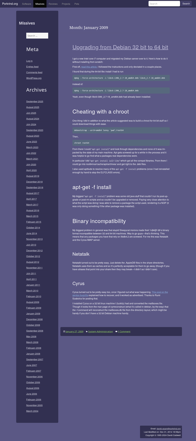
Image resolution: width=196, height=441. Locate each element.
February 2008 (33, 348)
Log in (29, 60)
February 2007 (33, 370)
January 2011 (33, 284)
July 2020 (31, 164)
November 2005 (34, 405)
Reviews (53, 3)
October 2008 (33, 325)
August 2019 (32, 176)
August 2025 (32, 107)
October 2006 (33, 382)
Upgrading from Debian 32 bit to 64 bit (120, 47)
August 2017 (32, 193)
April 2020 (31, 170)
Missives (39, 3)
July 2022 (31, 153)
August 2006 (32, 388)
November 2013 (34, 239)
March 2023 (32, 147)
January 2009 (33, 313)
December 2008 (34, 319)
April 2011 (31, 279)
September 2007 (34, 359)
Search (186, 3)
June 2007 (31, 365)
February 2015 (33, 221)
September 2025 (34, 101)
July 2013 (31, 244)
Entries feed (32, 66)
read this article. (89, 66)
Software (26, 3)
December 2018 (34, 181)
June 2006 (31, 393)
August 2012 (32, 262)
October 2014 (33, 227)
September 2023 (34, 130)
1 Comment (124, 331)
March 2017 (32, 204)
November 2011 (34, 267)
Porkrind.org (10, 3)
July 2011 (31, 273)
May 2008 (31, 336)
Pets (76, 3)
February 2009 (33, 307)
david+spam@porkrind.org (169, 428)
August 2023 (32, 135)
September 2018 (34, 187)
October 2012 (33, 256)
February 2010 (33, 296)
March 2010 (32, 290)
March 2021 (32, 158)
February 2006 (33, 399)
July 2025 (31, 113)
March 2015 (32, 216)
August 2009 (32, 302)
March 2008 (32, 342)
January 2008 (33, 353)
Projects (66, 3)
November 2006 (34, 376)
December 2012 (34, 250)
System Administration (100, 331)
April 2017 (31, 199)
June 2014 (31, 233)
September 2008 (34, 330)
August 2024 (32, 118)
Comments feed (34, 72)
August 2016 (32, 210)
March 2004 (32, 411)
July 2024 (31, 124)
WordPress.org (33, 78)
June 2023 (31, 141)
